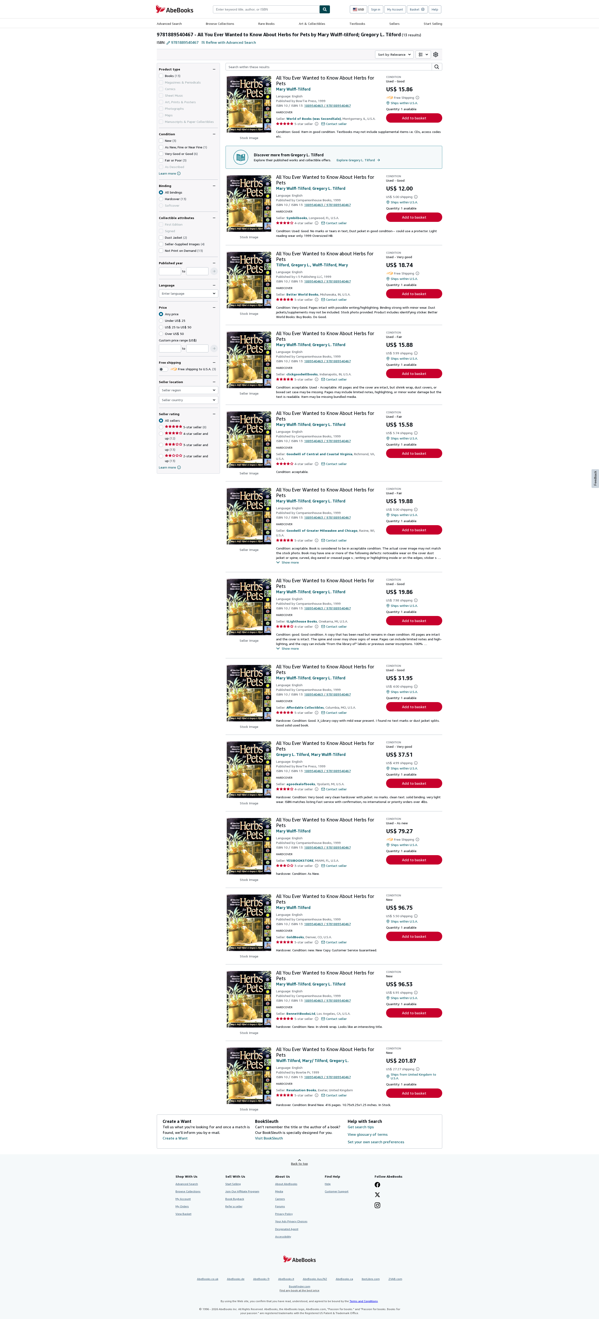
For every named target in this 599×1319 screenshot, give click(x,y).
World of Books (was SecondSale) (313, 119)
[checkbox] (161, 76)
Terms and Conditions (364, 1301)
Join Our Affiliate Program (242, 1191)
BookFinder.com (299, 1288)
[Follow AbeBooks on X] (377, 1195)
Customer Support (336, 1191)
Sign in (375, 9)
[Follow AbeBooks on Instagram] (377, 1206)
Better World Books (302, 294)
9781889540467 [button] (184, 42)
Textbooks (357, 24)
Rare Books (266, 24)
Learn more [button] (167, 467)
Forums (280, 1206)
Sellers (394, 24)
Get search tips (361, 1127)
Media (279, 1191)
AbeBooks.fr (261, 1279)
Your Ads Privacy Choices (291, 1221)
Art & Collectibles (312, 24)
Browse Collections (220, 24)
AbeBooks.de (236, 1279)
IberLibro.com (371, 1279)
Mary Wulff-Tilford (293, 89)
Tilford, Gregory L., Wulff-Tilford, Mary (312, 265)
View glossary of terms (368, 1134)
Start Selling (433, 24)
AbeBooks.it (286, 1279)
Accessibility (283, 1236)
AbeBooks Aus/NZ (315, 1279)
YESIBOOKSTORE (300, 860)
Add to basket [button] (414, 118)
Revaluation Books (301, 1090)
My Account (395, 9)
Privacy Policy (284, 1214)
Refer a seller (233, 1206)
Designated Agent (286, 1229)
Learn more (167, 173)
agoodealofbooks (300, 784)
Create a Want (175, 1138)
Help (435, 9)
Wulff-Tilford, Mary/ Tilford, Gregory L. (312, 1060)
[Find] (325, 9)
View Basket (183, 1214)
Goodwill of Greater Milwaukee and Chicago (322, 530)
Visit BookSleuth (269, 1138)
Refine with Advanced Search (231, 42)
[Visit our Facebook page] (377, 1185)
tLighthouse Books (301, 621)
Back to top (299, 1163)
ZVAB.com (395, 1279)
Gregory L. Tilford (328, 188)
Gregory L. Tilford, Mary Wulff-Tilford (311, 754)
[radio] (161, 199)
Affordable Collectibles (305, 707)
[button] (214, 271)
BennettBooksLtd (300, 1013)
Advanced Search (169, 24)
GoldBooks (295, 937)
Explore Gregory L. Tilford (356, 160)
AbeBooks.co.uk (207, 1279)
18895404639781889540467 (327, 105)
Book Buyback (234, 1199)
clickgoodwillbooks (302, 374)
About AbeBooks (286, 1184)
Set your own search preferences (376, 1141)
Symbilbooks (296, 218)
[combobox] (266, 9)
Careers (280, 1199)
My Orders (182, 1206)
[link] (435, 54)
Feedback (595, 478)
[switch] (163, 369)
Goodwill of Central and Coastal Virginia (319, 454)
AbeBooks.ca (344, 1279)
